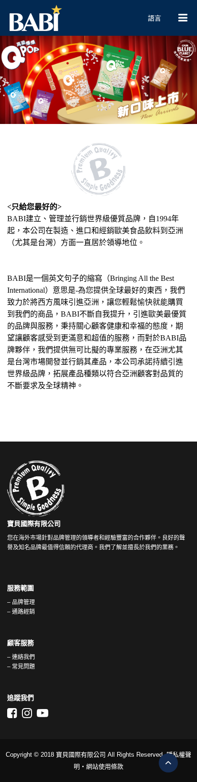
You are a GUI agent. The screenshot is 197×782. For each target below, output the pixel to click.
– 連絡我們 (21, 657)
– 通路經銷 (21, 611)
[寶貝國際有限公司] (70, 18)
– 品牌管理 (21, 602)
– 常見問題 (21, 666)
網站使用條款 (104, 766)
